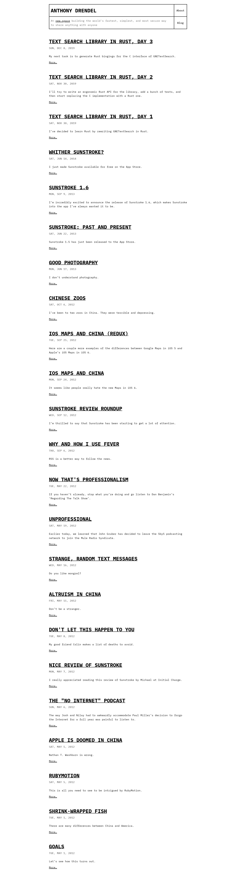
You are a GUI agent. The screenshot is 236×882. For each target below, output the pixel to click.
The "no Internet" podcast (87, 700)
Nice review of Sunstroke (85, 665)
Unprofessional (70, 518)
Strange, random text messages (93, 558)
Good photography (73, 262)
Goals (56, 846)
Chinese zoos (67, 298)
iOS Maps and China (76, 373)
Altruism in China (75, 594)
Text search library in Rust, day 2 (101, 76)
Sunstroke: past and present (90, 227)
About (180, 10)
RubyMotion (64, 775)
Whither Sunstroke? (76, 151)
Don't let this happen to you (91, 629)
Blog (180, 22)
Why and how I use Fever (84, 443)
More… (53, 62)
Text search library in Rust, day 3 (101, 41)
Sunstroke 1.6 (69, 187)
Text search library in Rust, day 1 (101, 116)
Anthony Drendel (73, 10)
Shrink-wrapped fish (78, 811)
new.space (63, 20)
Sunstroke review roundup (85, 408)
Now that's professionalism (88, 479)
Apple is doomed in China (85, 740)
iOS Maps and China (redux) (88, 333)
